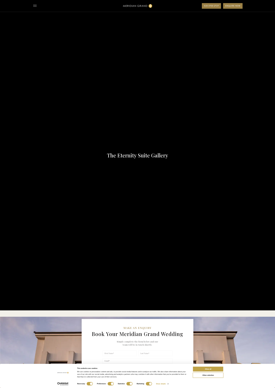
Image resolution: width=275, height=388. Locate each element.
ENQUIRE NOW (232, 6)
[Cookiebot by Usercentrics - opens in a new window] (62, 383)
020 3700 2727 (211, 6)
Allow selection (208, 375)
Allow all (208, 369)
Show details (161, 384)
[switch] (111, 383)
